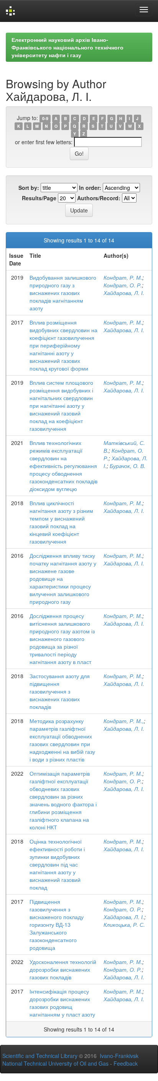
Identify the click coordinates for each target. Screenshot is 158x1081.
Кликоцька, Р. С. (124, 924)
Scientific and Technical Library (39, 1056)
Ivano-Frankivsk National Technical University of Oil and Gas (70, 1059)
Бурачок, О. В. (127, 466)
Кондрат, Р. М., (124, 721)
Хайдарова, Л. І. (124, 293)
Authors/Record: (98, 198)
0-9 (45, 118)
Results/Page (39, 198)
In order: (90, 187)
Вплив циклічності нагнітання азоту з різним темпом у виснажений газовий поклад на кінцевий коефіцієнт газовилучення (61, 522)
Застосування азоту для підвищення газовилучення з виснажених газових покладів (60, 691)
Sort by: (28, 187)
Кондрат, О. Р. (123, 285)
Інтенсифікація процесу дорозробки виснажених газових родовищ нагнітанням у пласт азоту (62, 1002)
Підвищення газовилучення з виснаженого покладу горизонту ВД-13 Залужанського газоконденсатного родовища (57, 924)
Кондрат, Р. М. (123, 277)
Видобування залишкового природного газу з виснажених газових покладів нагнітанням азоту (63, 293)
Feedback (126, 1063)
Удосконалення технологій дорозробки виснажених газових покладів (63, 969)
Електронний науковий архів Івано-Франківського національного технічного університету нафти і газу (67, 47)
